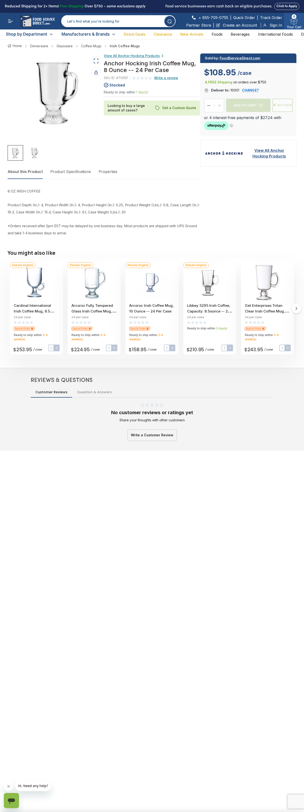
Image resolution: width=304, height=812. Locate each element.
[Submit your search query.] (169, 21)
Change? (250, 90)
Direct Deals (134, 34)
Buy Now (284, 105)
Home (17, 46)
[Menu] (10, 21)
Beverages (240, 34)
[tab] (15, 153)
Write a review (166, 78)
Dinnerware (39, 46)
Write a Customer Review (152, 435)
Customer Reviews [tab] (51, 392)
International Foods (275, 34)
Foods (217, 34)
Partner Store (198, 25)
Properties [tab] (108, 171)
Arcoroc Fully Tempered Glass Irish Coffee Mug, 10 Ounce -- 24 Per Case (94, 311)
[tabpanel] (104, 212)
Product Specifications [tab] (70, 171)
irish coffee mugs (125, 46)
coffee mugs (91, 46)
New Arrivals (191, 34)
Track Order (271, 17)
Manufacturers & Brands (86, 34)
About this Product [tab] (25, 171)
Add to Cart (245, 105)
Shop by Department (26, 34)
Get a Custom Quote (179, 108)
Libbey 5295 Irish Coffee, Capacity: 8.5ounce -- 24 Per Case (208, 311)
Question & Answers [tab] (94, 392)
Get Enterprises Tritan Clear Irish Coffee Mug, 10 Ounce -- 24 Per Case (267, 311)
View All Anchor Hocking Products (132, 56)
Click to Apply (286, 6)
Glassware (65, 46)
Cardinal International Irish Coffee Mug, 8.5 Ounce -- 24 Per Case (32, 311)
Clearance (163, 34)
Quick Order (244, 17)
